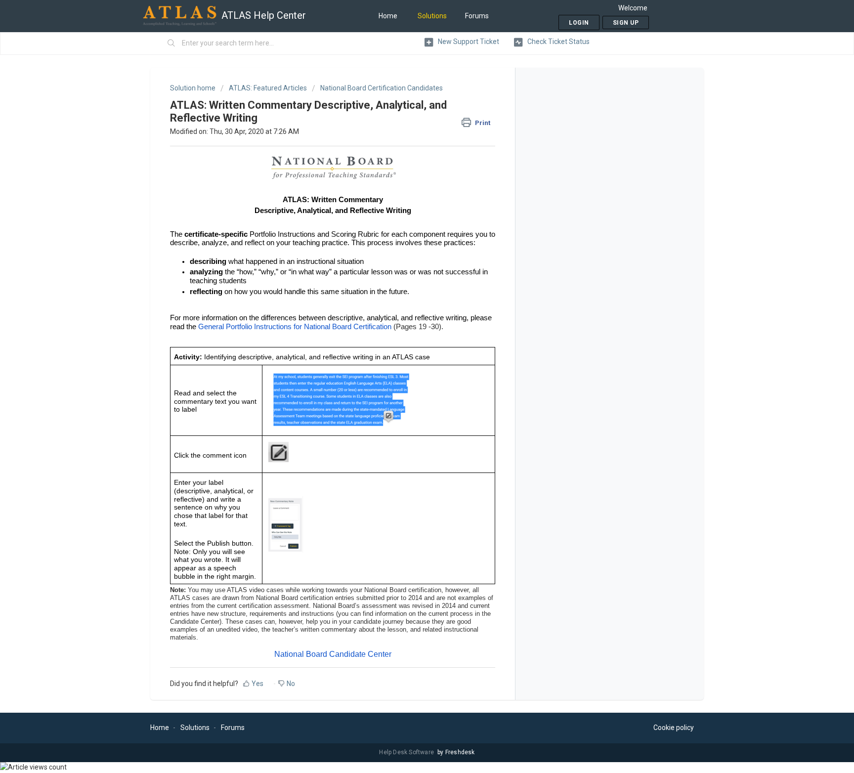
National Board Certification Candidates (381, 88)
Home (388, 16)
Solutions (432, 16)
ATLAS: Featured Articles (268, 88)
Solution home (193, 88)
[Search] (171, 43)
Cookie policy (673, 727)
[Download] (409, 261)
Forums (477, 16)
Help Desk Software (407, 752)
